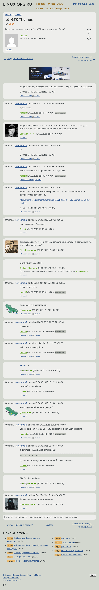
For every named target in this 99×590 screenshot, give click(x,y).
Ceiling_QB (25, 268)
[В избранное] (89, 30)
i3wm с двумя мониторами (26, 553)
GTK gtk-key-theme (23, 557)
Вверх (93, 575)
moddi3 (23, 35)
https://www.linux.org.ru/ (11, 580)
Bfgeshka (24, 250)
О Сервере (7, 575)
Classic (23, 229)
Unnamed (24, 370)
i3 (13, 24)
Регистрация (80, 4)
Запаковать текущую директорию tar (82, 58)
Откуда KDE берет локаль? (20, 59)
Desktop (18, 14)
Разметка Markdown (35, 575)
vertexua (24, 134)
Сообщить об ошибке (11, 578)
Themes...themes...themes (27, 561)
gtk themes (66, 546)
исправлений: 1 (82, 271)
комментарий (21, 103)
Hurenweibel (26, 504)
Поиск (66, 8)
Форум (39, 8)
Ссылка (9, 50)
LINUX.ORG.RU (17, 4)
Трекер (58, 8)
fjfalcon (23, 310)
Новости (40, 4)
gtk (10, 24)
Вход (91, 4)
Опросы (49, 8)
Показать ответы (27, 180)
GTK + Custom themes (71, 555)
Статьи (60, 4)
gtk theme (65, 538)
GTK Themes (22, 19)
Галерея (51, 4)
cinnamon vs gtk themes (72, 551)
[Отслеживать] (89, 37)
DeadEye (24, 483)
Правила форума (19, 575)
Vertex (23, 365)
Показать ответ (26, 96)
